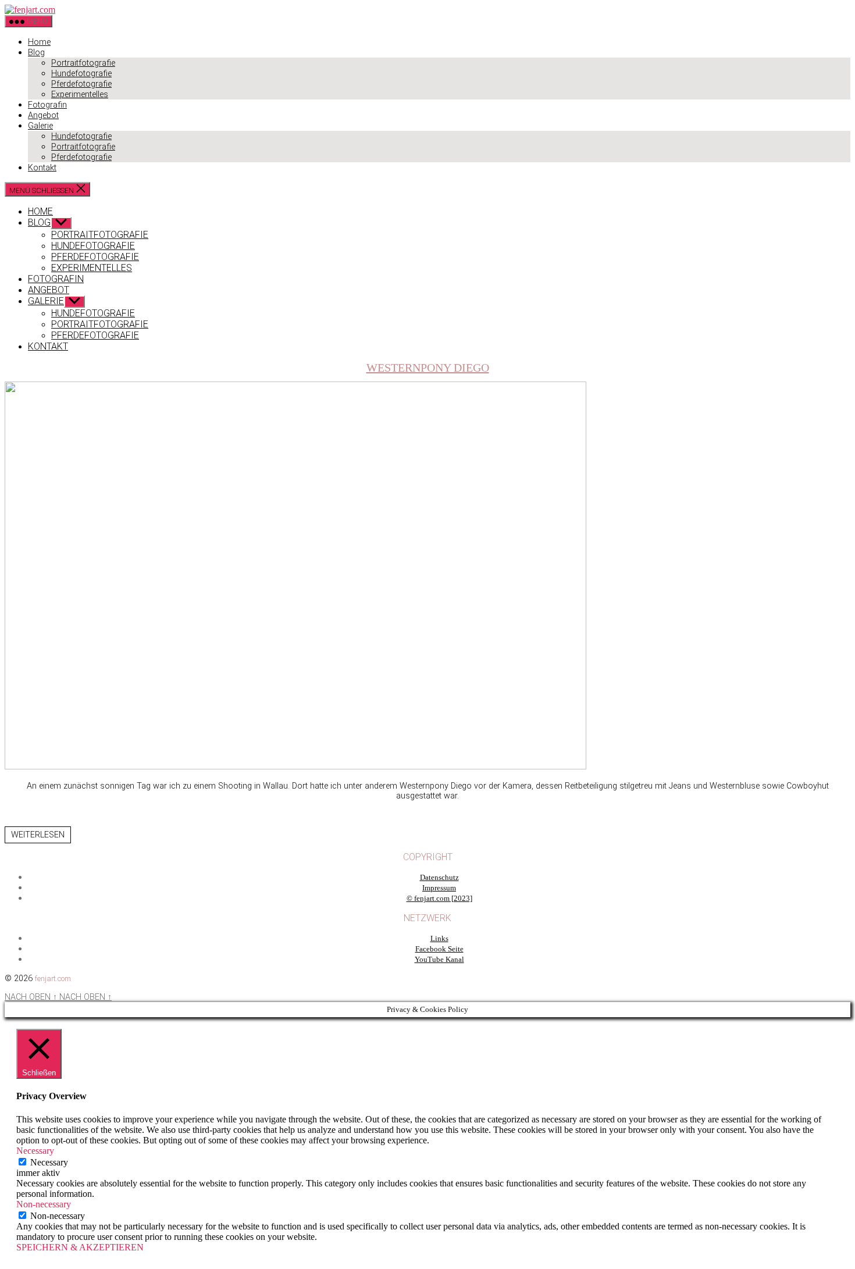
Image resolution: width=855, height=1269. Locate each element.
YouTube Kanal (439, 960)
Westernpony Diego (427, 367)
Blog (36, 53)
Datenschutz (439, 878)
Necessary (49, 1162)
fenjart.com (53, 978)
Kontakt (42, 168)
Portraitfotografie (83, 63)
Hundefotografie (81, 74)
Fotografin (47, 105)
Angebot (43, 115)
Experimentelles (79, 94)
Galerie (40, 126)
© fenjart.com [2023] (439, 898)
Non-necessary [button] (43, 1204)
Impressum (439, 888)
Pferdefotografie (81, 84)
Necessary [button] (35, 1151)
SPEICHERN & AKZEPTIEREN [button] (80, 1247)
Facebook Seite (439, 949)
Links (439, 939)
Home (39, 42)
